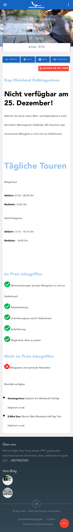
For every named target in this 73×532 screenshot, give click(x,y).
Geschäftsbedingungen (30, 519)
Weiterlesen (19, 460)
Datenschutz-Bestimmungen (38, 524)
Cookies (51, 519)
